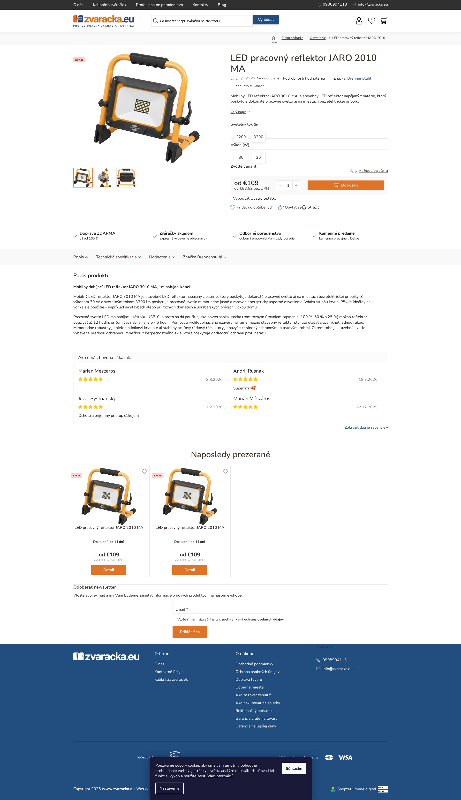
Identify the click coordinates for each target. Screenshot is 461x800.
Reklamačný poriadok (253, 710)
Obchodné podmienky (254, 664)
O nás (78, 4)
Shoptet (344, 789)
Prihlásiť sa (190, 632)
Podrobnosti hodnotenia (304, 78)
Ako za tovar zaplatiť (253, 695)
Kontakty (200, 4)
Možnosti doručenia (373, 170)
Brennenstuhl (359, 78)
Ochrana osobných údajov (257, 671)
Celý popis (238, 112)
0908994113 (335, 4)
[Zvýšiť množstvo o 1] (296, 185)
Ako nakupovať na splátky (257, 703)
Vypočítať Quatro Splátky (255, 198)
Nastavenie (169, 788)
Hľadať (266, 19)
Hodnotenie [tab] (160, 257)
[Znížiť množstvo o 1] (280, 185)
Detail (108, 570)
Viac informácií (220, 776)
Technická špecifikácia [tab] (116, 257)
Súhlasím (294, 768)
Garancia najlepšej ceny (255, 726)
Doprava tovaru (248, 679)
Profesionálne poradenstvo (159, 4)
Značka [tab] (202, 257)
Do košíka (349, 185)
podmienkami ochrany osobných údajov (253, 619)
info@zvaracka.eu (373, 4)
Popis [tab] (78, 257)
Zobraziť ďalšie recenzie (365, 427)
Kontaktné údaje (168, 671)
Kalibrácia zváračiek (109, 4)
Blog (222, 4)
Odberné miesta (249, 687)
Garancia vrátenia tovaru (256, 718)
